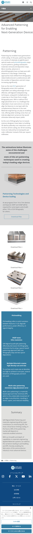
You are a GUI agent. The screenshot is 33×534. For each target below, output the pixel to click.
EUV (14, 86)
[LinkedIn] (30, 476)
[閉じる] (31, 508)
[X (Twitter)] (16, 476)
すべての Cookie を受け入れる (16, 531)
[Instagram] (3, 476)
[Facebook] (9, 476)
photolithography (20, 62)
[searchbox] (31, 2)
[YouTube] (23, 476)
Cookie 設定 (16, 521)
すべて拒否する (16, 526)
